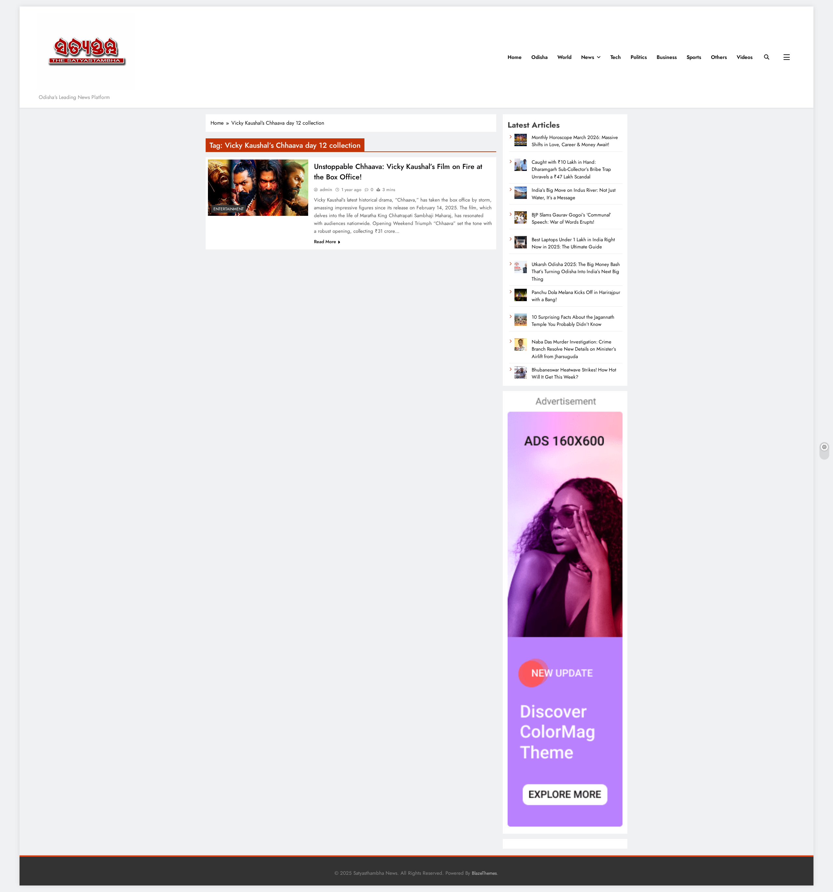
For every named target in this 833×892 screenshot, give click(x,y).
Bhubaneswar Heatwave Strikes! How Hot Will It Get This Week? (574, 373)
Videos (745, 57)
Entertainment (228, 209)
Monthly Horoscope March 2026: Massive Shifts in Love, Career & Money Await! (575, 141)
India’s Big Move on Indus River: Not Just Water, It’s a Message (574, 194)
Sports (694, 57)
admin (326, 189)
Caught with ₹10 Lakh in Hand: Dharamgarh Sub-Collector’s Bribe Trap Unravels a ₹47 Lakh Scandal (571, 169)
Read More (325, 241)
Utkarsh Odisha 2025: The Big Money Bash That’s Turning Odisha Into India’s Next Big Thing (576, 272)
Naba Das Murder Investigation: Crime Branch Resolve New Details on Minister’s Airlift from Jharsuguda (574, 349)
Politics (639, 57)
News (587, 57)
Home (515, 57)
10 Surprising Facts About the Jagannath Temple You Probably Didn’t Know (573, 321)
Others (719, 57)
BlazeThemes (484, 873)
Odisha (539, 57)
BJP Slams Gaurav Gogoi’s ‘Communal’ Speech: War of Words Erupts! (571, 218)
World (564, 57)
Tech (615, 57)
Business (667, 57)
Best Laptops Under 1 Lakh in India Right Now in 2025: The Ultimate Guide (573, 243)
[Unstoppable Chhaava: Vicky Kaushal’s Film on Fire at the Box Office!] (258, 188)
